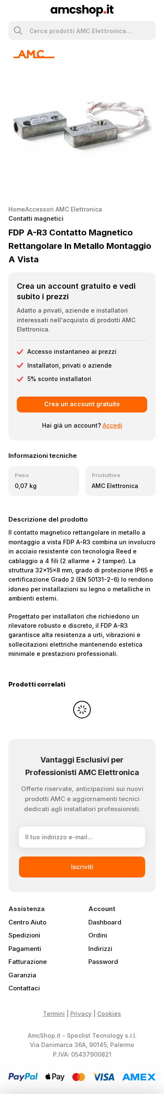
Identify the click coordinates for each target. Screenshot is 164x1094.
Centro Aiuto (27, 922)
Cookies (109, 1013)
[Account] (152, 10)
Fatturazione (27, 962)
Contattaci (24, 988)
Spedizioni (24, 935)
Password (103, 962)
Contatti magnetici (35, 218)
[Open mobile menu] (12, 10)
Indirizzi (100, 949)
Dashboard (105, 922)
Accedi (112, 425)
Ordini (97, 935)
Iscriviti (82, 867)
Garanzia (22, 975)
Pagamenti (24, 949)
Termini (54, 1013)
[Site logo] (82, 9)
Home (16, 209)
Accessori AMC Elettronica (63, 209)
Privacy (81, 1013)
